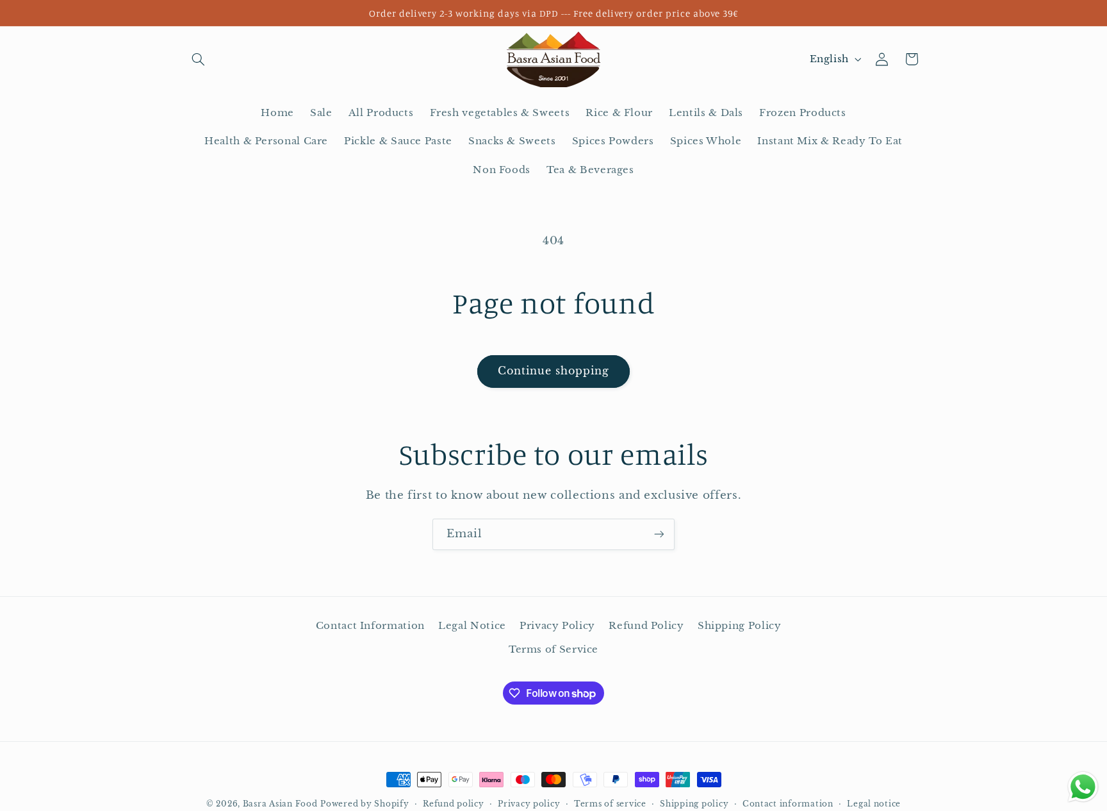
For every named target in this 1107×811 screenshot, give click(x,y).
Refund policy (453, 803)
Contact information (787, 803)
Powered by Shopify (364, 803)
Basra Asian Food (280, 803)
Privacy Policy (557, 625)
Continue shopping (554, 371)
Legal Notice (472, 625)
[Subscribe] (659, 534)
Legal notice (874, 803)
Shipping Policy (739, 625)
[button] (198, 59)
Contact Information (370, 625)
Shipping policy (694, 803)
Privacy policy (529, 803)
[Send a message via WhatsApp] (1083, 787)
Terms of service (610, 803)
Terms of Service (553, 649)
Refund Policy (646, 625)
